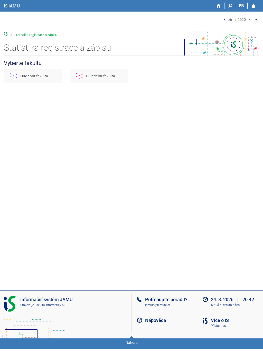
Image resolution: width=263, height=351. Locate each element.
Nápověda (155, 320)
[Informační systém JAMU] (6, 34)
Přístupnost (219, 326)
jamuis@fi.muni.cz (158, 305)
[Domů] (218, 6)
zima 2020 (237, 19)
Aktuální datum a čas (225, 305)
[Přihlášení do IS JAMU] (253, 6)
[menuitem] (240, 18)
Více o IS (220, 320)
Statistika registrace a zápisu (35, 34)
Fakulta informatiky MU (51, 305)
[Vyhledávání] (230, 6)
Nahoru (132, 342)
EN (242, 5)
